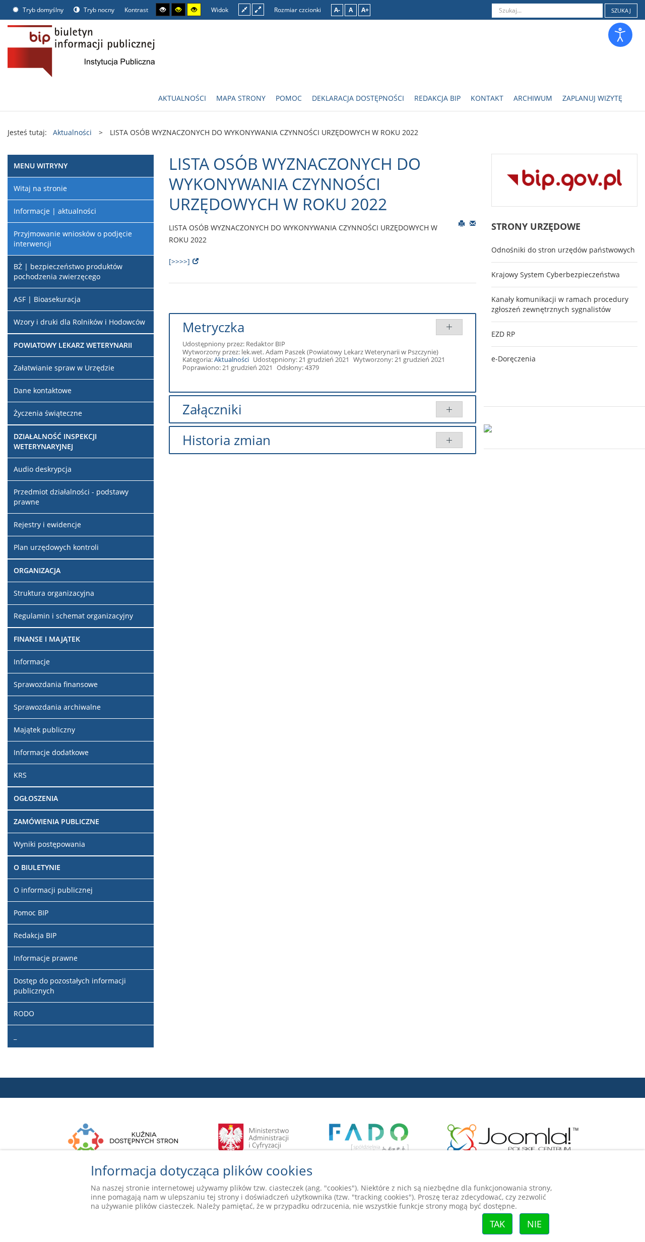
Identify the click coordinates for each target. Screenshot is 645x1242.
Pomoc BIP (31, 912)
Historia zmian (226, 440)
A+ (365, 10)
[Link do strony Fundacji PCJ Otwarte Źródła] (513, 1137)
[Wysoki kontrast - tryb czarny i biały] (163, 9)
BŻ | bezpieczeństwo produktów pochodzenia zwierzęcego (68, 271)
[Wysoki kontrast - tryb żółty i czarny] (194, 9)
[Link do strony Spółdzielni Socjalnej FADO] (368, 1137)
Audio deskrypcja (43, 469)
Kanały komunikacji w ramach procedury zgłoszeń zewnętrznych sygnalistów (559, 304)
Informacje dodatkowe (51, 752)
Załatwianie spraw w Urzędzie (64, 367)
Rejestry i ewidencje (47, 524)
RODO (24, 1013)
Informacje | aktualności (55, 211)
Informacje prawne (46, 958)
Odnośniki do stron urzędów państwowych (563, 250)
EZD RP (503, 334)
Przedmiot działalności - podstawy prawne (71, 497)
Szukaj (621, 10)
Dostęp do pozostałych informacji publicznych (70, 986)
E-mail (473, 222)
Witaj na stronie (40, 188)
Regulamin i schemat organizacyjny (73, 615)
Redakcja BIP (35, 935)
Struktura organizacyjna (54, 593)
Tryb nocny (98, 10)
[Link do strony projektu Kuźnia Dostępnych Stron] (123, 1137)
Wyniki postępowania (49, 844)
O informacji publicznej (53, 890)
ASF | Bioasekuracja (47, 299)
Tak (497, 1224)
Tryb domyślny (42, 10)
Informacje (32, 661)
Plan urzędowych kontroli (56, 547)
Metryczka (213, 327)
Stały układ (244, 9)
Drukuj (462, 222)
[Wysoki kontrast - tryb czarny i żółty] (178, 9)
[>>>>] (179, 261)
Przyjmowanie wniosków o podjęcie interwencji (73, 239)
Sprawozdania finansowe (56, 684)
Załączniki (212, 409)
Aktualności (231, 359)
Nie (534, 1224)
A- (337, 10)
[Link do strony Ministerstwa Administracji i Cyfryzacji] (254, 1137)
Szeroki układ (258, 9)
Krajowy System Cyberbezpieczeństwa (555, 274)
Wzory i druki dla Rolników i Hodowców (79, 322)
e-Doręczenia (513, 358)
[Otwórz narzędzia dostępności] (620, 35)
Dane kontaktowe (43, 390)
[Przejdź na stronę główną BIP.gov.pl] (564, 179)
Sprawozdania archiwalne (57, 707)
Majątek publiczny (44, 729)
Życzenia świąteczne (48, 413)
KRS (20, 775)
